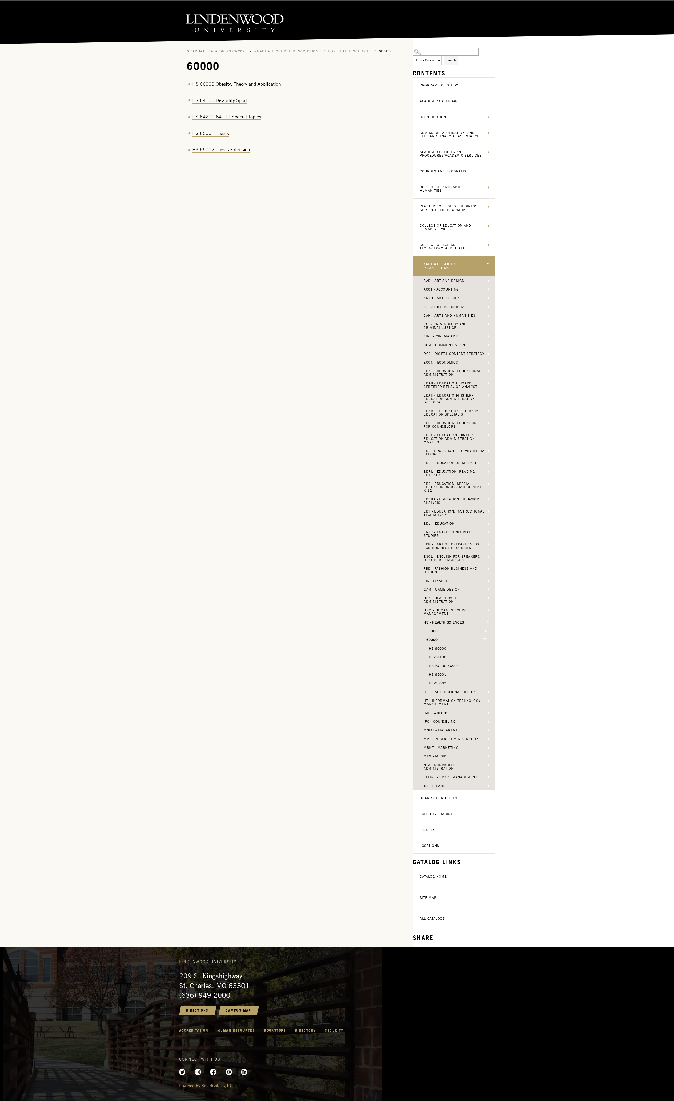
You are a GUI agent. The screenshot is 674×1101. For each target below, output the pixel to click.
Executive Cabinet (437, 814)
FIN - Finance (436, 581)
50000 (432, 631)
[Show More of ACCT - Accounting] (488, 289)
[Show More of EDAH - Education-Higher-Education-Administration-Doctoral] (488, 395)
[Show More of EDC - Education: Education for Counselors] (488, 423)
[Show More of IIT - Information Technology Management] (488, 701)
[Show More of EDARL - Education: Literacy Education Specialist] (488, 411)
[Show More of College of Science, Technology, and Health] (488, 245)
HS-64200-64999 (444, 666)
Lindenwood (337, 22)
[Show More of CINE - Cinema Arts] (488, 336)
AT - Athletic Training (445, 307)
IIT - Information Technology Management (452, 702)
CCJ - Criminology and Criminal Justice (445, 326)
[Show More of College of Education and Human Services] (488, 226)
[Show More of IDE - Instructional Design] (488, 692)
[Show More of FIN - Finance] (488, 581)
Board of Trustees (438, 798)
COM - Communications (445, 345)
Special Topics (226, 116)
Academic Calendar (439, 101)
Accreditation (193, 1030)
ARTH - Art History (442, 298)
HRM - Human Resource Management (446, 612)
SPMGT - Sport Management (450, 777)
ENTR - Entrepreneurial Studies (447, 534)
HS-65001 (437, 675)
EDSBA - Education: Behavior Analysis (451, 501)
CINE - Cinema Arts (442, 336)
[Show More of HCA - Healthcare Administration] (488, 598)
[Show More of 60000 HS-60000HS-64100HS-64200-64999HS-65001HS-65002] (485, 639)
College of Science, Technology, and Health (443, 246)
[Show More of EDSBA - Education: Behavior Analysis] (488, 499)
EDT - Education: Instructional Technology (454, 513)
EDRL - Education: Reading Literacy (449, 473)
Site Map (428, 898)
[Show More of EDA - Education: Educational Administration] (488, 371)
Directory (305, 1030)
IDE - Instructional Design (450, 692)
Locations (429, 846)
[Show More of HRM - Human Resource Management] (488, 610)
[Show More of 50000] (486, 631)
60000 (432, 640)
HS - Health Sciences (444, 622)
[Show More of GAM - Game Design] (488, 589)
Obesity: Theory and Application (236, 84)
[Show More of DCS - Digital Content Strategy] (488, 354)
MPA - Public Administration (451, 739)
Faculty (427, 830)
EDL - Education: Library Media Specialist (454, 452)
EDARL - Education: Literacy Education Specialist (451, 412)
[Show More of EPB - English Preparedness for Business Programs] (488, 544)
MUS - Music (435, 756)
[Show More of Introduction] (488, 117)
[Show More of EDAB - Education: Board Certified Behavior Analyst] (488, 383)
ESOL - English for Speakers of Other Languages (452, 558)
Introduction (433, 117)
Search (451, 60)
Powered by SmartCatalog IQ (205, 1085)
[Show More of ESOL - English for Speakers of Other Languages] (488, 556)
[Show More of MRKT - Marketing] (488, 748)
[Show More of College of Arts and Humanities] (488, 187)
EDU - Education (439, 523)
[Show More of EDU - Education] (488, 523)
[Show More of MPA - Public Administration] (488, 739)
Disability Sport (219, 100)
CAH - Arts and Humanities (449, 315)
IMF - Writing (436, 713)
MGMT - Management (443, 730)
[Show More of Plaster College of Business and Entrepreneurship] (488, 207)
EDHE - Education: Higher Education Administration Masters (449, 438)
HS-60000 (437, 648)
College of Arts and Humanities (440, 188)
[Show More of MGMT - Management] (488, 730)
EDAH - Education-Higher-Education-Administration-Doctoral (450, 398)
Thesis (210, 133)
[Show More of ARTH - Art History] (488, 298)
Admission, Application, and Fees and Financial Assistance (449, 134)
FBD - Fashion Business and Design (450, 570)
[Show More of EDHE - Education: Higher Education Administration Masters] (488, 435)
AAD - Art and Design (444, 281)
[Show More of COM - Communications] (488, 345)
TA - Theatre (435, 786)
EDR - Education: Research (450, 463)
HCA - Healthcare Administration (440, 599)
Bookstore (275, 1030)
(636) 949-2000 (204, 995)
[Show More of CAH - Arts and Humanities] (488, 315)
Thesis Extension (221, 149)
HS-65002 (437, 683)
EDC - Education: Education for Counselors (450, 424)
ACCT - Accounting (441, 289)
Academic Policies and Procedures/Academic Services (451, 153)
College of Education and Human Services (445, 227)
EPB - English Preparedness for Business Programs (451, 546)
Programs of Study (439, 85)
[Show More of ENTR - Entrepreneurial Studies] (488, 532)
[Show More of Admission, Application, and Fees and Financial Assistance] (488, 133)
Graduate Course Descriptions (439, 266)
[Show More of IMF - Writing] (488, 713)
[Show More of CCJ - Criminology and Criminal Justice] (488, 324)
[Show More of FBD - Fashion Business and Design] (488, 569)
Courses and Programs (443, 171)
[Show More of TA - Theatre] (488, 786)
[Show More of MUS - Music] (488, 756)
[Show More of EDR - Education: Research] (488, 463)
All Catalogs (432, 918)
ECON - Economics (441, 362)
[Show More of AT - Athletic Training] (488, 307)
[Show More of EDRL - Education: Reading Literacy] (488, 472)
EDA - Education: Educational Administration (452, 372)
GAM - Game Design (442, 589)
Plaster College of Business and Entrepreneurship (449, 208)
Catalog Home (433, 876)
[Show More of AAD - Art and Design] (488, 281)
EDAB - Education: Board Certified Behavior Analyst (450, 385)
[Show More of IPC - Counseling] (488, 721)
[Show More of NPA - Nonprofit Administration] (488, 765)
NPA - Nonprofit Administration (439, 766)
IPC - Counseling (440, 721)
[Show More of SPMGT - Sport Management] (488, 777)
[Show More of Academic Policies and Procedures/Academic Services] (488, 152)
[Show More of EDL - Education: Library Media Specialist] (488, 451)
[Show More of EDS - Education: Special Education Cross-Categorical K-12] (488, 484)
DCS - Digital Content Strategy (454, 354)
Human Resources (236, 1030)
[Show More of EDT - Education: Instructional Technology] (488, 511)
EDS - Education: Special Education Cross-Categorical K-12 (453, 487)
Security (334, 1030)
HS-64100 (437, 657)
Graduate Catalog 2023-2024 (217, 51)
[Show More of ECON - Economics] (488, 362)
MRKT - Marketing (441, 748)
